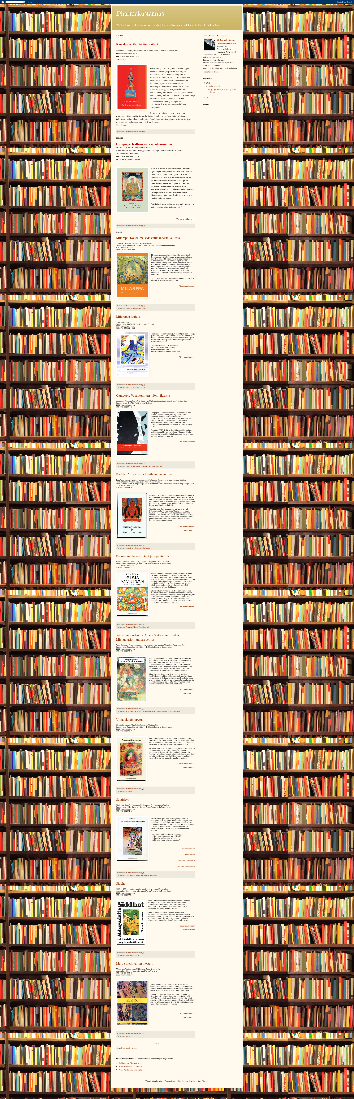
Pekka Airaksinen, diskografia (130, 1069)
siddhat (137, 955)
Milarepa (129, 308)
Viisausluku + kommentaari (186, 860)
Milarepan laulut (139, 387)
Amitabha (129, 548)
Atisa (128, 711)
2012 (208, 97)
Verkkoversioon (189, 530)
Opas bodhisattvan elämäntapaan (137, 875)
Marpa (128, 1036)
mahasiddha (130, 955)
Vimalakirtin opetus (129, 719)
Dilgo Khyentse (135, 711)
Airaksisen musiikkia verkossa (130, 1066)
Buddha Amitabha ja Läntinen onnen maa (144, 474)
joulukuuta (213, 86)
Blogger (205, 1081)
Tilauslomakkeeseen (185, 219)
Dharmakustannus (227, 40)
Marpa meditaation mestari (134, 963)
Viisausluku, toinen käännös (186, 866)
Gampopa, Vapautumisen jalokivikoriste (143, 395)
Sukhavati (146, 548)
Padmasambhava (132, 627)
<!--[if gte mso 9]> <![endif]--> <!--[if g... (222, 90)
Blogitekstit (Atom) (129, 1048)
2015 (208, 82)
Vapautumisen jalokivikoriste (151, 466)
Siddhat (121, 883)
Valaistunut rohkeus (175, 711)
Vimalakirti (130, 791)
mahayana (136, 466)
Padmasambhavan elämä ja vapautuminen (144, 556)
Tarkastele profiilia (210, 71)
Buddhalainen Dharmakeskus (130, 1063)
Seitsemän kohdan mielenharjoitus (154, 711)
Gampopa (129, 466)
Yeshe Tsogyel (143, 627)
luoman (185, 1081)
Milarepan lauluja (128, 316)
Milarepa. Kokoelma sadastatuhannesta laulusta (148, 237)
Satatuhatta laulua (139, 308)
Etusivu (156, 1043)
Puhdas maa (138, 548)
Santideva (122, 799)
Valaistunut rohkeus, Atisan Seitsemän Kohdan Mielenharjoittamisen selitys (147, 637)
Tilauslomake (122, 125)
